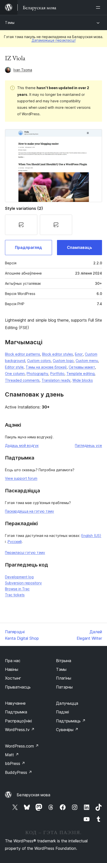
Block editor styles (57, 354)
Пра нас (12, 660)
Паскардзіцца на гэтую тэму (29, 511)
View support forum (21, 478)
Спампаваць (79, 247)
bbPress (15, 763)
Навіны (11, 669)
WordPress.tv (20, 729)
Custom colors (39, 360)
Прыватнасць (18, 687)
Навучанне (15, 703)
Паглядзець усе (88, 445)
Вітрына (63, 660)
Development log (19, 577)
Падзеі (62, 711)
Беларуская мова (33, 794)
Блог (79, 354)
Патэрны (64, 687)
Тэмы (9, 22)
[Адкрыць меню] (99, 7)
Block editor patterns (22, 354)
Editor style (14, 367)
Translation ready (56, 380)
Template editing (80, 373)
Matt (12, 754)
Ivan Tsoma (22, 70)
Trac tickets (15, 595)
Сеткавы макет (82, 367)
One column (15, 373)
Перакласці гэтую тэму (25, 552)
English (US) (91, 535)
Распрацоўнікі (18, 720)
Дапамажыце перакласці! (54, 40)
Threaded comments (22, 380)
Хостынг (13, 678)
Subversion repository (23, 583)
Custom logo (63, 360)
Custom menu (87, 360)
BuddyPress (18, 772)
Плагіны (63, 678)
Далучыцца (67, 703)
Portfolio (57, 373)
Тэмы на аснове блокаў (46, 367)
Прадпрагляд (28, 247)
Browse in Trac (17, 589)
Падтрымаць (71, 720)
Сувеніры (67, 729)
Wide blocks (82, 380)
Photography (37, 373)
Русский (15, 541)
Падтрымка (16, 711)
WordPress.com (22, 746)
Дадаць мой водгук (22, 445)
